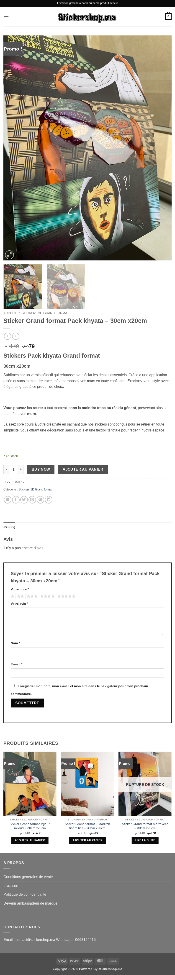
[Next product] (7, 336)
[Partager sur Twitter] (24, 500)
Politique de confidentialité (24, 894)
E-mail (16, 664)
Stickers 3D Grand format (45, 313)
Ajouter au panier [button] (30, 840)
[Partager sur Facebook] (16, 500)
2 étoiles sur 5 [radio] (19, 596)
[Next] (162, 147)
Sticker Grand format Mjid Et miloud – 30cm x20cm (30, 826)
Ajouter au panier (83, 469)
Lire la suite (145, 840)
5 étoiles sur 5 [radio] (65, 596)
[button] (6, 16)
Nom (15, 643)
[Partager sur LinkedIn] (48, 500)
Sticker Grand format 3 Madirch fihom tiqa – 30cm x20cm (87, 826)
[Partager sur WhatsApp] (7, 500)
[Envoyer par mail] (32, 500)
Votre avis (19, 603)
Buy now (41, 469)
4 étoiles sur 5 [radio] (47, 596)
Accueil (10, 313)
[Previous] (12, 147)
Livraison (10, 886)
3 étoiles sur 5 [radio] (31, 596)
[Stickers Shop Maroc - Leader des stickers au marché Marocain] (87, 16)
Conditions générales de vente (28, 877)
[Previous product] (15, 336)
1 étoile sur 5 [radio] (12, 596)
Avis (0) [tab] (9, 527)
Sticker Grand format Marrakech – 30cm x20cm (145, 826)
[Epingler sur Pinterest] (40, 500)
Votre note (20, 589)
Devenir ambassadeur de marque (30, 903)
